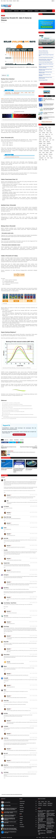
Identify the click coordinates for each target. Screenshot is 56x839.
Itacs (50, 139)
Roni (4, 480)
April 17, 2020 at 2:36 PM (33, 673)
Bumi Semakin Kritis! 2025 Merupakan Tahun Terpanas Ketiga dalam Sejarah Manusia (10, 809)
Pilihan (40, 152)
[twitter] (53, 1)
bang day (8, 661)
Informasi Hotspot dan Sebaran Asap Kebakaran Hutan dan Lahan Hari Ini (50, 819)
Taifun (47, 156)
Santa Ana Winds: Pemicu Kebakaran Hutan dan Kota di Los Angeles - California (10, 812)
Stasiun (40, 156)
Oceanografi (40, 150)
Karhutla (44, 141)
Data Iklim (43, 132)
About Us (4, 0)
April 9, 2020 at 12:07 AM (33, 545)
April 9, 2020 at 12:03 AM (33, 494)
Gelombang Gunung (41, 136)
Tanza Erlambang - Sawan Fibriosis (10, 603)
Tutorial (51, 157)
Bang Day (8, 495)
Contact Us (14, 0)
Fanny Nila (5, 550)
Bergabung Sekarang (47, 27)
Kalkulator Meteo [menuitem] (43, 10)
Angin (39, 801)
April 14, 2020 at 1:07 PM (33, 677)
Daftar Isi (18, 0)
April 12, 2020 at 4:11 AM (33, 602)
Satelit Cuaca (45, 154)
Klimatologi (40, 143)
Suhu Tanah (40, 805)
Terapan (50, 156)
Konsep (44, 143)
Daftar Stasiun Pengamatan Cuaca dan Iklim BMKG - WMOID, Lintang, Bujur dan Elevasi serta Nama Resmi (42, 815)
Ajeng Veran (6, 765)
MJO (47, 145)
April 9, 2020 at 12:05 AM (33, 512)
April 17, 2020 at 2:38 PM (33, 695)
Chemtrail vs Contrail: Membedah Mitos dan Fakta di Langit (10, 832)
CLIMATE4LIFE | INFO (9, 837)
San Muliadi (6, 726)
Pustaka (43, 152)
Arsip (47, 96)
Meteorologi (28, 809)
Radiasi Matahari (16, 439)
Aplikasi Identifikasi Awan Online (41, 833)
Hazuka (5, 527)
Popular (41, 96)
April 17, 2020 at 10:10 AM (33, 661)
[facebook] (52, 1)
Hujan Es (40, 139)
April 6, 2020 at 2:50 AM (33, 506)
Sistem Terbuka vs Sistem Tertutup (9, 825)
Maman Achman (6, 654)
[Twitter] (9, 454)
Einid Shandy (6, 772)
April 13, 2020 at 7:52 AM (33, 581)
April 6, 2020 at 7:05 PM (33, 549)
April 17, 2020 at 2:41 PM (33, 733)
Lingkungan (11, 439)
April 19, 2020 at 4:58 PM (33, 737)
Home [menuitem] (3, 10)
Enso (43, 134)
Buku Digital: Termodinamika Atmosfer (50, 811)
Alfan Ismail (6, 615)
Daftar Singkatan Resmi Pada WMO (42, 822)
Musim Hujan (44, 148)
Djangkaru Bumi (7, 563)
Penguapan (44, 803)
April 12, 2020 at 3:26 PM (33, 500)
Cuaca (40, 132)
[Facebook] (7, 454)
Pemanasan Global (46, 150)
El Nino (51, 132)
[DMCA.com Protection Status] (46, 93)
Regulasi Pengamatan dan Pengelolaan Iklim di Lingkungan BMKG (41, 819)
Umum (40, 159)
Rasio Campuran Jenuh (7, 805)
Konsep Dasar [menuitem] (30, 10)
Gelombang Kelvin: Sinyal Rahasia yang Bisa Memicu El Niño (10, 822)
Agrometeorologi (41, 127)
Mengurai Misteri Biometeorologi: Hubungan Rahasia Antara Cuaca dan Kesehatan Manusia (10, 829)
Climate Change (49, 130)
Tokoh (48, 157)
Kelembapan (40, 803)
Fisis (52, 134)
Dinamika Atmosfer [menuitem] (8, 10)
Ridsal (5, 690)
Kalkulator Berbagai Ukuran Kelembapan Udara (46, 64)
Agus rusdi (6, 753)
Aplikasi (46, 127)
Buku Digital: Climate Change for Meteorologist (42, 811)
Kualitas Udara (6, 439)
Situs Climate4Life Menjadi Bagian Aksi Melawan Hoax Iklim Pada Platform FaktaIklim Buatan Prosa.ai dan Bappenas (19, 470)
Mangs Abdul (6, 641)
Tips (45, 157)
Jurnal (53, 139)
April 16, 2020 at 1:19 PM (33, 635)
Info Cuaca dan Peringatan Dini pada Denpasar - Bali (50, 826)
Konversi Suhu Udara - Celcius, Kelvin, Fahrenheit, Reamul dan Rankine (45, 60)
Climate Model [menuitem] (22, 10)
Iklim (43, 139)
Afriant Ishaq (6, 700)
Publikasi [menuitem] (36, 10)
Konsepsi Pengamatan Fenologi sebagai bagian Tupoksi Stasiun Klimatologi (48, 109)
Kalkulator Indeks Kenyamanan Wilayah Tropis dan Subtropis (46, 67)
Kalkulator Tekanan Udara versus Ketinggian (45, 75)
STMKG (51, 152)
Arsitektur (49, 127)
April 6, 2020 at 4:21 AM (33, 516)
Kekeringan (48, 141)
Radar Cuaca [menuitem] (16, 10)
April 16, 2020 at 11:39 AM (33, 621)
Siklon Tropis (50, 154)
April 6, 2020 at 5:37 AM (33, 527)
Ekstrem (47, 132)
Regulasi (47, 152)
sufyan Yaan (6, 738)
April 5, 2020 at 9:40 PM (33, 479)
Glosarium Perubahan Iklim (43, 52)
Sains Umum (5, 13)
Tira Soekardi (6, 506)
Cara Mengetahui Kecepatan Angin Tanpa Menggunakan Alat (49, 117)
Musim (40, 148)
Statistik (44, 156)
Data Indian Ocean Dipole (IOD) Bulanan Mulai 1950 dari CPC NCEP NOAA (51, 822)
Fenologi (46, 134)
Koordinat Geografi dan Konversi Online (46, 57)
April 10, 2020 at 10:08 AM (33, 574)
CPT (44, 130)
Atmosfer (42, 801)
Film (49, 134)
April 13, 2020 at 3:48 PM (33, 654)
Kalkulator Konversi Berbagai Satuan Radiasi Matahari (45, 78)
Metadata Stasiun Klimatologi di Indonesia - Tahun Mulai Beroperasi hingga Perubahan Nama (51, 815)
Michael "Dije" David (7, 517)
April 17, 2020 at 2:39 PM (33, 708)
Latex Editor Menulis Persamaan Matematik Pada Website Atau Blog (50, 831)
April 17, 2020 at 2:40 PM (33, 720)
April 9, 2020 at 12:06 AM (33, 533)
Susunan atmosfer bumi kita (12, 157)
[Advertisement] (19, 31)
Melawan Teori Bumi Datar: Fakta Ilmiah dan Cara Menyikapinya (31, 469)
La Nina (40, 145)
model (46, 159)
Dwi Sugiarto (6, 574)
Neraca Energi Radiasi (7, 802)
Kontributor (53, 837)
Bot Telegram (41, 130)
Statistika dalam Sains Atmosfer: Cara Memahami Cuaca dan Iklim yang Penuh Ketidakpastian (9, 819)
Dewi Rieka (6, 713)
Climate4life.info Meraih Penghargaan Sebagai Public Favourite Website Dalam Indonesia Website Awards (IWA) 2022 (42, 826)
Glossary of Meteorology (43, 50)
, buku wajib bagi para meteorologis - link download (19, 93)
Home (2, 0)
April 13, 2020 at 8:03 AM (33, 615)
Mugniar (5, 666)
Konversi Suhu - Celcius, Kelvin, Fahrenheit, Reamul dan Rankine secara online (48, 99)
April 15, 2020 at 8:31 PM (33, 700)
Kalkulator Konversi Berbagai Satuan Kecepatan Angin (45, 70)
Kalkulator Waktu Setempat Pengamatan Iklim (46, 55)
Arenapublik (6, 678)
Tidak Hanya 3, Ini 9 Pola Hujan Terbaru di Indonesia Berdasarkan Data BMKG (10, 815)
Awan (46, 801)
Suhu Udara (44, 805)
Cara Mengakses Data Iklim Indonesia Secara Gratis (48, 113)
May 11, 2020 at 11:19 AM (33, 764)
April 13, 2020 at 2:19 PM (33, 641)
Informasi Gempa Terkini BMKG (49, 828)
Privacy (8, 0)
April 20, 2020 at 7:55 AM (33, 748)
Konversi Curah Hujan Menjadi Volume (45, 62)
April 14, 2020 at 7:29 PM (33, 689)
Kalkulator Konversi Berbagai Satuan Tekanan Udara (45, 72)
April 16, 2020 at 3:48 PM (33, 648)
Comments (52, 96)
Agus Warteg (6, 587)
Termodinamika (41, 157)
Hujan (49, 801)
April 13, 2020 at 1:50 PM (33, 626)
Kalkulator (40, 141)
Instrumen (47, 139)
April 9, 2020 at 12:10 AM (33, 558)
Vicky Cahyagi (6, 626)
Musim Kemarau (49, 148)
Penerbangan (52, 150)
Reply (4, 492)
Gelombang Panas (48, 136)
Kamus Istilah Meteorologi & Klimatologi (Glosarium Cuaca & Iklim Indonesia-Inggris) (46, 41)
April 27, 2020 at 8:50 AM (33, 760)
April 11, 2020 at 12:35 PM (33, 587)
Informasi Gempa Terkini (43, 80)
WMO (2, 98)
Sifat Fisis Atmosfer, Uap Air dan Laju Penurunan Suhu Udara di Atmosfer (48, 104)
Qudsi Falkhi (6, 538)
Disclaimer (10, 0)
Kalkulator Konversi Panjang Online (42, 831)
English (40, 134)
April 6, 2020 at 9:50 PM (33, 562)
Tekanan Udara (50, 805)
